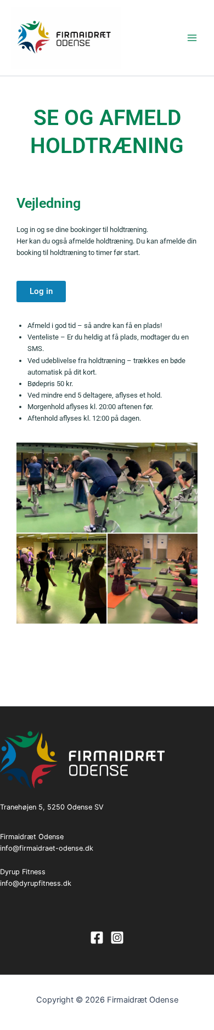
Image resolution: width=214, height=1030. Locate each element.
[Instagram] (117, 937)
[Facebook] (97, 937)
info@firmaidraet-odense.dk (46, 848)
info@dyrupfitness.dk (35, 883)
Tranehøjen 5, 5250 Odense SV (52, 807)
